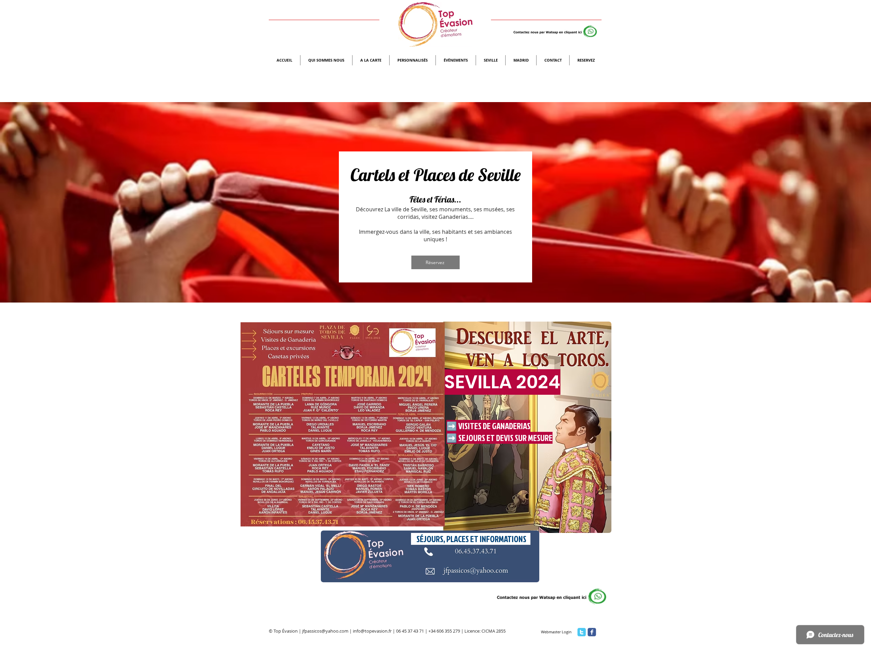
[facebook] (592, 632)
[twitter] (581, 632)
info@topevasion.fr (372, 631)
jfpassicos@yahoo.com (325, 631)
